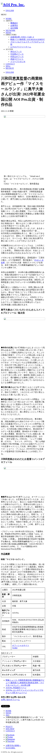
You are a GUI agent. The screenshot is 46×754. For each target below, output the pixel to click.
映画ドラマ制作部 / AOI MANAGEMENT (27, 39)
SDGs (8, 66)
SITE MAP (10, 729)
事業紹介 (14, 23)
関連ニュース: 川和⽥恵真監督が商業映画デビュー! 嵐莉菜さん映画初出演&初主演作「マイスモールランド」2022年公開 (25, 682)
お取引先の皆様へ (13, 745)
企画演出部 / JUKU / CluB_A (22, 37)
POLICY (9, 727)
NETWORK (10, 30)
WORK (9, 19)
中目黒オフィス (17, 54)
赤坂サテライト (17, 59)
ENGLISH (10, 11)
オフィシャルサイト (20, 645)
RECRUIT (10, 68)
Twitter (14, 648)
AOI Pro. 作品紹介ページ (16, 688)
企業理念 (14, 26)
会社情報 (14, 28)
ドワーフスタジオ (17, 62)
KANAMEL (10, 748)
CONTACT (10, 64)
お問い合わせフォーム (10, 700)
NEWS (8, 33)
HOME (8, 711)
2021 (7, 715)
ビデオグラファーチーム (20, 47)
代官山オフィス (17, 57)
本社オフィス (16, 52)
